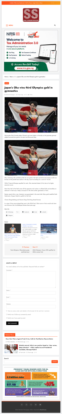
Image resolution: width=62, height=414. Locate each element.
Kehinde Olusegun (10, 94)
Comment (9, 270)
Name (8, 290)
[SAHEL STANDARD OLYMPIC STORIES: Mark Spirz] (32, 231)
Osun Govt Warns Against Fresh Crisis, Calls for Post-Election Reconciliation (29, 339)
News (6, 83)
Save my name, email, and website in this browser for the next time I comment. (29, 311)
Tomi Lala (22, 352)
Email (8, 297)
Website (8, 304)
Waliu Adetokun (11, 342)
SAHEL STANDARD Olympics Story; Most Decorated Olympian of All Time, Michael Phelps (12, 235)
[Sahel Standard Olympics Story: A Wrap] (49, 228)
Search (6, 358)
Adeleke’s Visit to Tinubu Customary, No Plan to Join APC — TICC (26, 3)
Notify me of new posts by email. (17, 318)
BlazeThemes (43, 410)
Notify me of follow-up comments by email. (19, 314)
